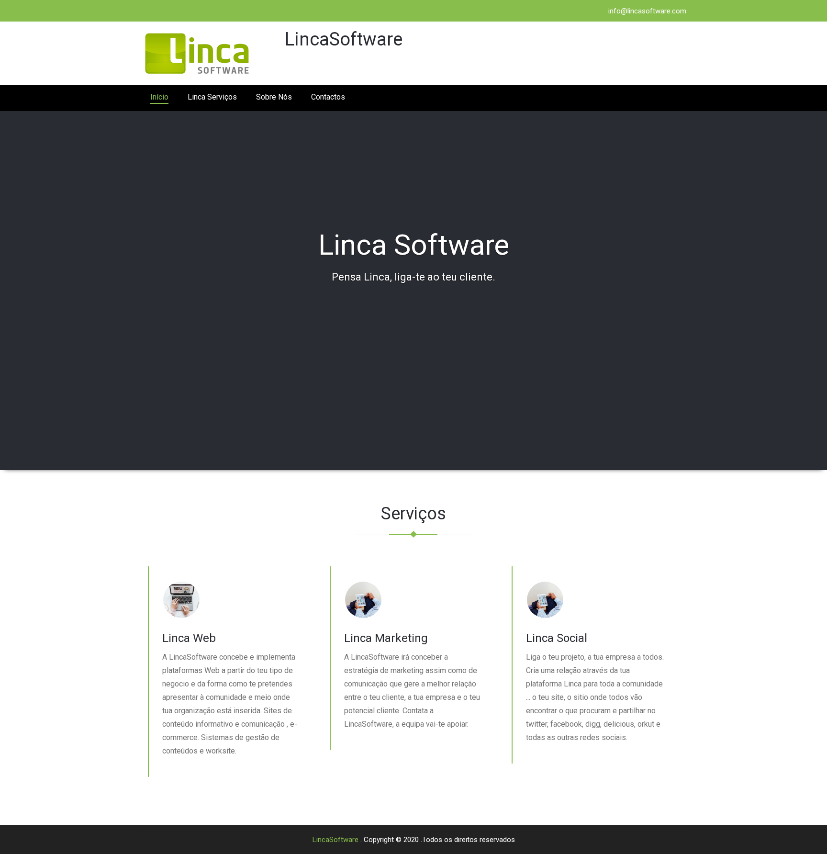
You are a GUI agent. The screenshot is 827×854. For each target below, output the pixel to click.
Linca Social (556, 638)
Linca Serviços (212, 96)
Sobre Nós (274, 96)
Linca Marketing (386, 638)
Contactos (328, 96)
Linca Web (189, 638)
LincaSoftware (336, 839)
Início (159, 96)
